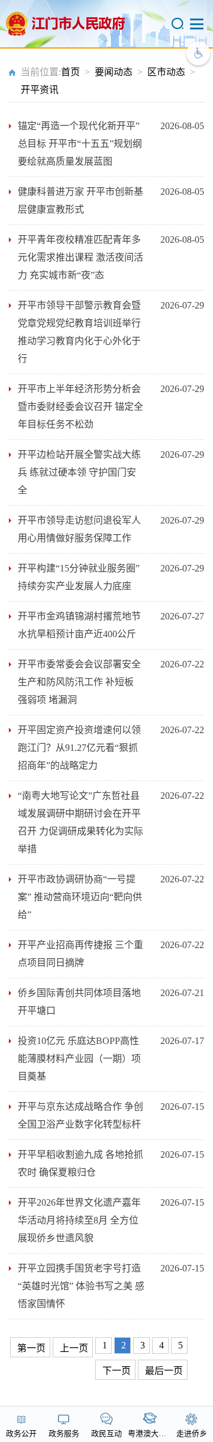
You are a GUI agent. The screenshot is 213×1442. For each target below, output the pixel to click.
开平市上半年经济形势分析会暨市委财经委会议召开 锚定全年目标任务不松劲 (80, 406)
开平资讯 (40, 90)
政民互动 (106, 1433)
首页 (70, 72)
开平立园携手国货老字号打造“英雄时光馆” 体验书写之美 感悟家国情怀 (81, 1286)
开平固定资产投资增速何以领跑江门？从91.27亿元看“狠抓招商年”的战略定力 (79, 747)
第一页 (31, 1348)
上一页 (74, 1348)
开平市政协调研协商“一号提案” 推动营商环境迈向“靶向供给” (80, 897)
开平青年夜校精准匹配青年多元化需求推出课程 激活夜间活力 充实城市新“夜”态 (80, 257)
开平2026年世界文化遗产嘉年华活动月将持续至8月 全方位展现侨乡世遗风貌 (79, 1220)
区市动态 (166, 72)
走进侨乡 (191, 1433)
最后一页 (164, 1371)
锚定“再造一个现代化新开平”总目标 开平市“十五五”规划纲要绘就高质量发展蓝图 (80, 143)
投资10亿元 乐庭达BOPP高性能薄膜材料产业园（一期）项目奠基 (79, 1058)
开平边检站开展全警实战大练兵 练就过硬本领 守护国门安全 (79, 472)
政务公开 (21, 1433)
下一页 (116, 1371)
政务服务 (64, 1433)
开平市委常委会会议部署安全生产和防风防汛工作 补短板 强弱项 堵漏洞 (79, 682)
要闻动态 (114, 72)
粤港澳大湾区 (151, 1433)
